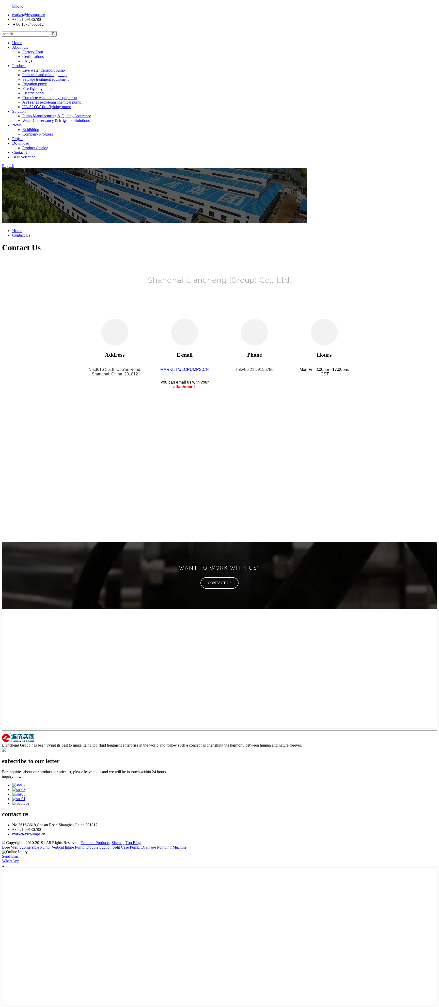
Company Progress (37, 134)
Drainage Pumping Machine (163, 847)
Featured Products (95, 842)
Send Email (11, 856)
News (17, 125)
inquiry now (12, 776)
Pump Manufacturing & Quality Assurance (56, 116)
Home (17, 43)
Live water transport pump (43, 70)
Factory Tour (32, 52)
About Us (20, 47)
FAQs (27, 61)
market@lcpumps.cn (28, 15)
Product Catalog (35, 148)
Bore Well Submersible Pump (26, 847)
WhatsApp (10, 861)
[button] (219, 583)
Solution (19, 111)
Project (17, 139)
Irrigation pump (34, 84)
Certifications (33, 56)
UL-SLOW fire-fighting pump (46, 107)
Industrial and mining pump (44, 75)
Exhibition (30, 129)
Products (19, 65)
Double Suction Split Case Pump (112, 847)
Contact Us (21, 152)
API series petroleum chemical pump (51, 102)
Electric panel (33, 93)
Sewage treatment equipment (45, 79)
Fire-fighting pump (37, 88)
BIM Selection (24, 157)
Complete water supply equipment (49, 97)
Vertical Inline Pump (68, 847)
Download (20, 143)
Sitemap (118, 842)
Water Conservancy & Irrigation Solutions (56, 120)
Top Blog (133, 842)
